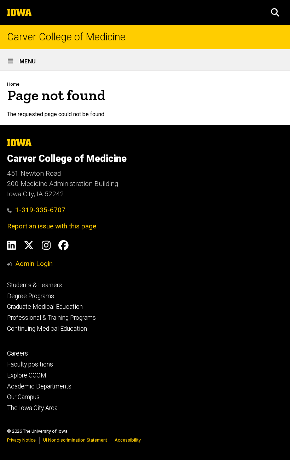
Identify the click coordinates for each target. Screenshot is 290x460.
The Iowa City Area (32, 407)
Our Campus (23, 397)
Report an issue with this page (51, 226)
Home (13, 84)
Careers (17, 353)
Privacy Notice (21, 440)
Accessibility (128, 440)
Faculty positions (30, 364)
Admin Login (34, 264)
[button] (275, 12)
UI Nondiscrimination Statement (75, 440)
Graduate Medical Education (45, 306)
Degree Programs (30, 296)
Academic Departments (39, 386)
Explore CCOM (26, 375)
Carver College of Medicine (66, 37)
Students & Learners (34, 285)
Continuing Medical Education (47, 328)
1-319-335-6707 (40, 210)
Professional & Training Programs (51, 317)
